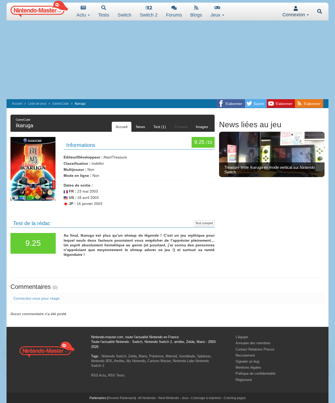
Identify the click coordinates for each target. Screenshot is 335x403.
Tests (103, 15)
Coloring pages (235, 398)
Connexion (294, 14)
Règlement (244, 380)
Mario (143, 356)
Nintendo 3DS (101, 361)
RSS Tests (116, 375)
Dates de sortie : (78, 185)
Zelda (132, 356)
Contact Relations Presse (255, 349)
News (140, 127)
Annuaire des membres (253, 343)
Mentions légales (248, 367)
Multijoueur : (75, 169)
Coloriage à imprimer (206, 398)
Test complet (204, 223)
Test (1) (159, 127)
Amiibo (119, 361)
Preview (180, 127)
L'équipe (242, 337)
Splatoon (203, 356)
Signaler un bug (247, 361)
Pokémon (156, 356)
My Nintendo (136, 361)
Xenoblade (187, 356)
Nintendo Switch (114, 356)
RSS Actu (98, 375)
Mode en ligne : (77, 175)
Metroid (171, 356)
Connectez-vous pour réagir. (36, 298)
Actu (81, 15)
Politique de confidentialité (255, 373)
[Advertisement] (167, 60)
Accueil (17, 103)
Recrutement (245, 355)
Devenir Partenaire (121, 398)
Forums (174, 15)
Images (202, 127)
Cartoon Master (159, 361)
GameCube (60, 103)
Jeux (216, 15)
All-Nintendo (147, 398)
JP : (72, 204)
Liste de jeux (37, 103)
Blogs (196, 15)
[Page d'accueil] (46, 349)
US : (72, 197)
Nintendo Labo (183, 361)
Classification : (77, 163)
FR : (72, 191)
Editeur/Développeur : (83, 157)
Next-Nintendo (168, 398)
